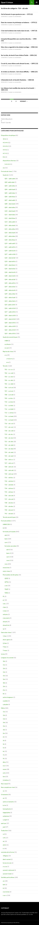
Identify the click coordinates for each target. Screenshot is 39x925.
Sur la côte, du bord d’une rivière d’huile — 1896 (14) (19, 55)
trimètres (6, 780)
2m (4, 733)
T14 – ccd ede (9, 416)
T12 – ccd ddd (9, 409)
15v (4, 675)
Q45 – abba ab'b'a (10, 283)
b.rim (4, 805)
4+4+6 (5, 150)
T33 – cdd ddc (9, 485)
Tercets (5, 366)
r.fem (4, 607)
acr (4, 798)
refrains (5, 614)
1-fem (4, 636)
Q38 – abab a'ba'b (10, 276)
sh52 (4, 845)
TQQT (6, 589)
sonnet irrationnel (8, 870)
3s (3, 740)
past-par (3, 823)
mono (4, 769)
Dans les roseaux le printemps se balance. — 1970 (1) (19, 22)
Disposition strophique (8, 135)
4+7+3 (5, 153)
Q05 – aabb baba (10, 193)
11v (4, 665)
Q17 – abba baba (10, 236)
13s (4, 719)
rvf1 (4, 838)
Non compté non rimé (8, 787)
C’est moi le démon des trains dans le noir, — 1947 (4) (19, 31)
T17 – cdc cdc (9, 427)
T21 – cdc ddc (9, 441)
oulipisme (6, 816)
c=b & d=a (9, 358)
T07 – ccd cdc (9, 391)
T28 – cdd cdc (9, 467)
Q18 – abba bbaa (10, 240)
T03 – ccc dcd (9, 377)
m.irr (4, 766)
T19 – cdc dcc (9, 434)
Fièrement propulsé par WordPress (10, 922)
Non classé (4, 784)
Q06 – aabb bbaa (10, 196)
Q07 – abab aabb (10, 200)
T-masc (5, 650)
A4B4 (6, 340)
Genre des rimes (6, 632)
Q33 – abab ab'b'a (10, 261)
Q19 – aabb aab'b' (10, 243)
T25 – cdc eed (9, 456)
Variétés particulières (7, 877)
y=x (6, 355)
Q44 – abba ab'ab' (10, 279)
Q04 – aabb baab (10, 189)
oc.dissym (8, 344)
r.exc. (4, 603)
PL (3, 596)
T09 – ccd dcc (9, 398)
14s (4, 722)
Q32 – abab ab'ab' (10, 258)
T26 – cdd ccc (9, 459)
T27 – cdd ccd (9, 463)
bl (3, 528)
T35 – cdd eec (9, 492)
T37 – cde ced (9, 499)
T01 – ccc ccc (9, 369)
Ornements (4, 794)
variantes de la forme (7, 852)
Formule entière (6, 521)
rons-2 (8, 560)
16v (4, 679)
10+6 (4, 139)
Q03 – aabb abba (10, 186)
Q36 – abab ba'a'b (10, 272)
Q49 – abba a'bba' (10, 294)
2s (3, 737)
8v (3, 693)
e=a (7, 362)
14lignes (5, 856)
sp (3, 629)
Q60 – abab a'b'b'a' (10, 322)
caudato (5, 701)
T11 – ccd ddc (9, 405)
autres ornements (8, 802)
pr (3, 600)
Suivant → (24, 101)
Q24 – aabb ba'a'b (10, 250)
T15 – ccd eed (9, 420)
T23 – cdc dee (9, 449)
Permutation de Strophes (10, 575)
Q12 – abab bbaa (10, 218)
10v (4, 661)
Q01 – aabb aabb (10, 178)
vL (3, 791)
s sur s (5, 895)
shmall (5, 621)
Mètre (3, 708)
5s (3, 748)
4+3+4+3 (5, 142)
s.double (5, 704)
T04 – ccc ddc (9, 380)
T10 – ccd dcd (9, 402)
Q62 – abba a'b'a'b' (10, 330)
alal (6, 535)
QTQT (6, 578)
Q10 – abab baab (10, 211)
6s (3, 751)
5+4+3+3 (7, 164)
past (4, 827)
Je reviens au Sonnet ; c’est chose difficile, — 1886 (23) (19, 72)
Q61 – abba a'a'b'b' (10, 326)
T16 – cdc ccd (9, 423)
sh (3, 841)
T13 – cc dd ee (9, 413)
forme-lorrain (7, 863)
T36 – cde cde (9, 495)
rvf (4, 834)
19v (4, 686)
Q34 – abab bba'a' (10, 265)
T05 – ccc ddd (9, 384)
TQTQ (6, 593)
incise (3, 654)
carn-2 (8, 557)
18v (4, 683)
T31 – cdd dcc (9, 477)
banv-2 (8, 553)
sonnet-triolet (7, 874)
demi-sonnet (7, 859)
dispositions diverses (9, 160)
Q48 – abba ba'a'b (10, 290)
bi (3, 888)
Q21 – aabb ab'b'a (10, 247)
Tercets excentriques (9, 517)
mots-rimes (6, 571)
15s (4, 726)
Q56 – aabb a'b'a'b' (10, 308)
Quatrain (5, 175)
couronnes (6, 892)
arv (4, 881)
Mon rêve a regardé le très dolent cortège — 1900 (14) (19, 47)
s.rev (6, 585)
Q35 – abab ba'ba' (10, 268)
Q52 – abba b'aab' (10, 297)
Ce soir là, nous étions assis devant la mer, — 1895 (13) (19, 63)
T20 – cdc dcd (9, 438)
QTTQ (6, 582)
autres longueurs (8, 697)
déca (4, 762)
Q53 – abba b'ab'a (10, 301)
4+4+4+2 (5, 146)
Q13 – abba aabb (10, 222)
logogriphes (6, 812)
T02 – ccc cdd (9, 373)
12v (4, 668)
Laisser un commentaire (15, 16)
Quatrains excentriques (10, 337)
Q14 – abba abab (10, 225)
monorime (6, 567)
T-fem (4, 647)
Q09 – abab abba (10, 207)
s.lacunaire (6, 618)
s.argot (5, 820)
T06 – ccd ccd (9, 387)
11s (4, 711)
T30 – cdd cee (9, 474)
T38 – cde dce (9, 503)
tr (3, 848)
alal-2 (8, 549)
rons (6, 564)
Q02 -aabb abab (9, 182)
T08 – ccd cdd (9, 395)
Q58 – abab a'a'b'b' (10, 315)
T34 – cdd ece (9, 488)
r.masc (5, 611)
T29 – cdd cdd (9, 470)
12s (4, 715)
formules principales (9, 531)
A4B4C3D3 (6, 524)
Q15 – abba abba (10, 229)
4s (3, 744)
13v (4, 672)
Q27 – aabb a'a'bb (10, 254)
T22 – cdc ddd (9, 445)
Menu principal (36, 2)
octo (4, 773)
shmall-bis (6, 625)
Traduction (4, 830)
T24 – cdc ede (9, 452)
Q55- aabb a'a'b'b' (10, 304)
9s (3, 758)
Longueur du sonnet (7, 657)
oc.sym (7, 348)
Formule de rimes (6, 171)
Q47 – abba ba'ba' (10, 286)
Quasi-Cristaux (7, 2)
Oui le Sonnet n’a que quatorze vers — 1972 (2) (17, 14)
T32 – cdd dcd (9, 481)
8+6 (4, 157)
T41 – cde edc (9, 513)
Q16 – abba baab (10, 232)
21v (4, 690)
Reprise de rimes (8, 351)
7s (3, 755)
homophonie (7, 809)
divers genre (6, 639)
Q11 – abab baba (10, 214)
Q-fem (5, 643)
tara (4, 776)
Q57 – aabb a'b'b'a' (10, 312)
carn (6, 542)
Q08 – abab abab (10, 204)
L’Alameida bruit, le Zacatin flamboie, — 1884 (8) (17, 80)
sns (4, 168)
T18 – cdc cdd (9, 431)
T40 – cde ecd (9, 510)
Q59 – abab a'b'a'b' (10, 319)
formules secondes (10, 546)
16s (4, 729)
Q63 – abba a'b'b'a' (10, 333)
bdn (4, 884)
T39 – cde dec (9, 506)
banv (6, 539)
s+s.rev (5, 866)
